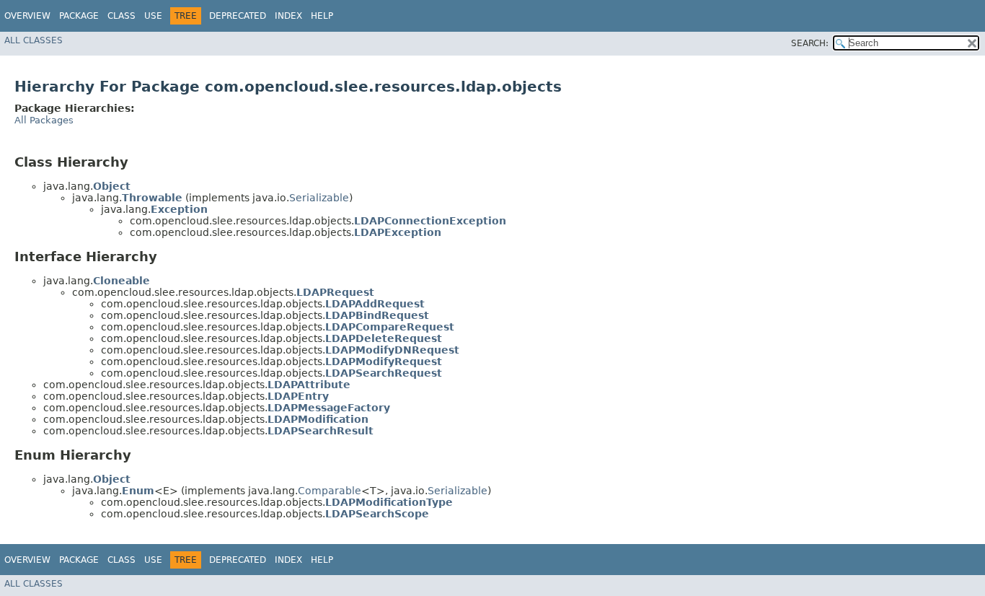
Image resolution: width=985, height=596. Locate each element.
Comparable (329, 490)
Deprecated (237, 16)
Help (322, 16)
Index (288, 16)
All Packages (44, 120)
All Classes (33, 40)
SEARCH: (810, 43)
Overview (27, 16)
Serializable (319, 197)
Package (79, 16)
